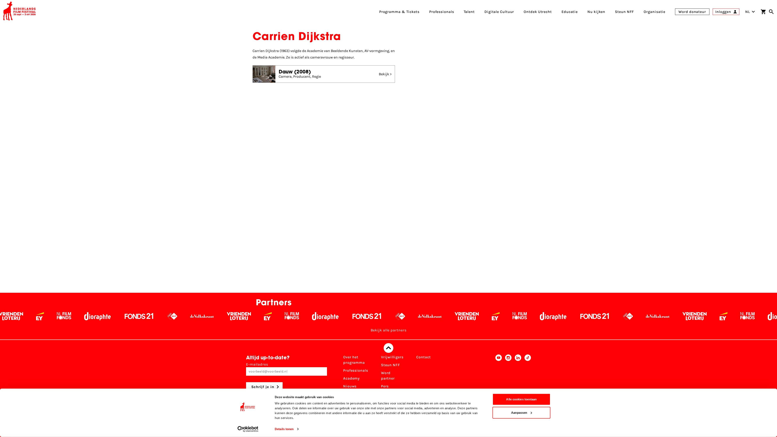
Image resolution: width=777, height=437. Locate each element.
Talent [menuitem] (469, 12)
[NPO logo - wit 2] (126, 316)
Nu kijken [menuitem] (596, 12)
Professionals (355, 370)
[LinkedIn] (518, 376)
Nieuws (350, 386)
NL (747, 12)
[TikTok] (527, 376)
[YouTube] (498, 376)
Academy (351, 378)
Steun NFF (390, 365)
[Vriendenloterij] (193, 316)
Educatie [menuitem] (570, 12)
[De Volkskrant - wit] (156, 316)
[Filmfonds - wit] (18, 316)
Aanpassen (519, 412)
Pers (385, 386)
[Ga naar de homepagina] (19, 12)
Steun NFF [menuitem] (624, 12)
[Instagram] (508, 376)
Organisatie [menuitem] (654, 12)
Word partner (388, 376)
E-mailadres (257, 364)
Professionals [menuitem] (441, 12)
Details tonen (284, 429)
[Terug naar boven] (388, 348)
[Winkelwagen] (763, 11)
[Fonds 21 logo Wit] (93, 316)
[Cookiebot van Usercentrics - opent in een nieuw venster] (248, 429)
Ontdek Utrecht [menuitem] (538, 12)
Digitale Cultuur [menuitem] (499, 12)
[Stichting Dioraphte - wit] (51, 316)
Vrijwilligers (392, 357)
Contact (423, 357)
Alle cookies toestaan (521, 399)
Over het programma (354, 360)
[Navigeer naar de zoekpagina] (771, 11)
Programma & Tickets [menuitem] (399, 12)
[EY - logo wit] (222, 316)
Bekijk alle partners (389, 330)
